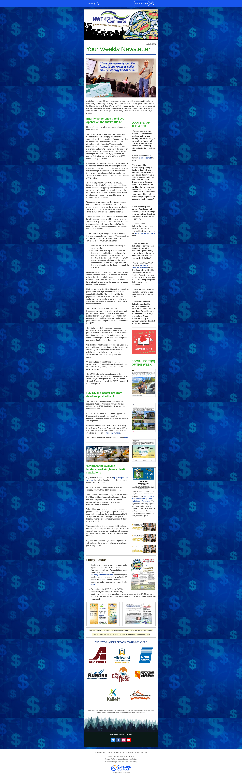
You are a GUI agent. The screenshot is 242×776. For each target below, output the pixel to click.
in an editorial (145, 158)
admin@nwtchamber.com (102, 575)
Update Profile (110, 759)
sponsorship (120, 710)
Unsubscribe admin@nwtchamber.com (121, 756)
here (126, 438)
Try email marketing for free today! (121, 772)
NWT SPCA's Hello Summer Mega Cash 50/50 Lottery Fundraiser (143, 498)
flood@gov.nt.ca (113, 433)
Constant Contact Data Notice (126, 759)
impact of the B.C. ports (145, 234)
